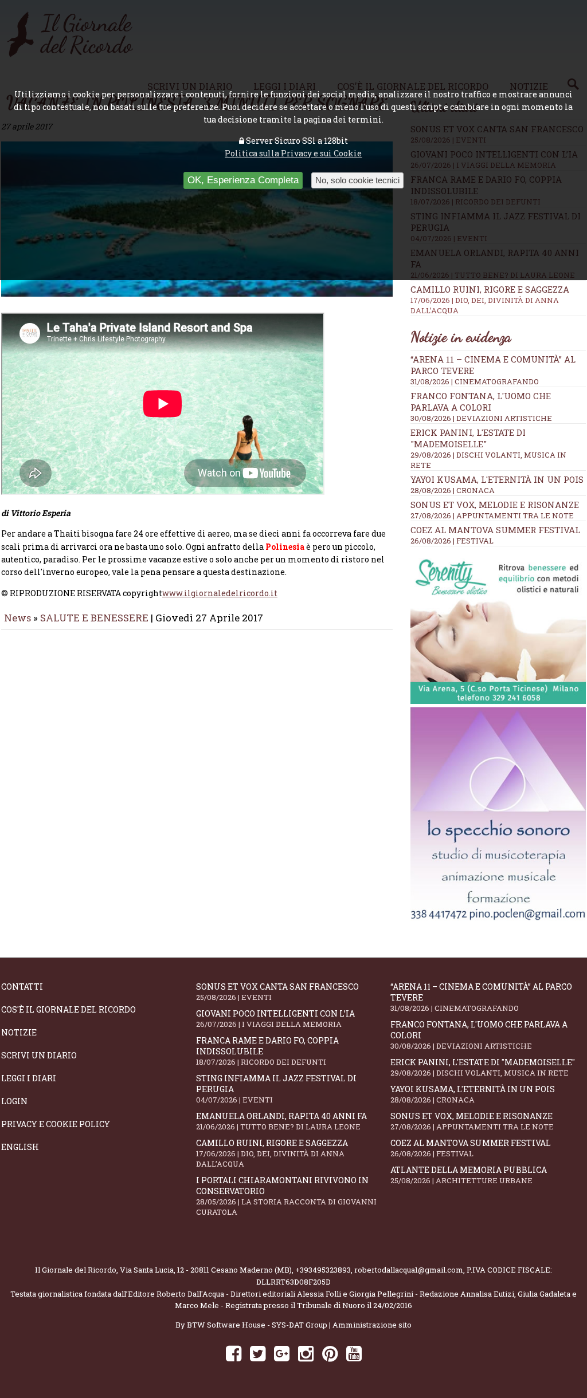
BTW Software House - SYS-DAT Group (257, 1325)
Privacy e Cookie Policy (55, 1124)
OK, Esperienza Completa (243, 180)
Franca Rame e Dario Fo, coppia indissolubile (267, 1051)
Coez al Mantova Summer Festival (495, 529)
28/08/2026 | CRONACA (452, 490)
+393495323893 (323, 1270)
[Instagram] (306, 1353)
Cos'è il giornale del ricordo (68, 1009)
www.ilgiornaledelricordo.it (219, 593)
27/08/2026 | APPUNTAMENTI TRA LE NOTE (492, 515)
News (17, 617)
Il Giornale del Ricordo (75, 1270)
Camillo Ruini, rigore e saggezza (489, 299)
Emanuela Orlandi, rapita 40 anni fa (281, 1121)
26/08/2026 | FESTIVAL (452, 540)
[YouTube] (354, 1353)
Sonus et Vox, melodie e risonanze (494, 504)
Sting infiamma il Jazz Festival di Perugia (276, 1089)
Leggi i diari (28, 1078)
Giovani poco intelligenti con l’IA (275, 1018)
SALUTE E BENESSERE (94, 617)
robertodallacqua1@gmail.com (408, 1270)
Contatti (22, 986)
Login (14, 1101)
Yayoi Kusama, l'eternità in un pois (497, 479)
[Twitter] (257, 1353)
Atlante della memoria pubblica (468, 1175)
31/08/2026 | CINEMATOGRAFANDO (474, 381)
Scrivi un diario (39, 1055)
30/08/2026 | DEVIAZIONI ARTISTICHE (481, 418)
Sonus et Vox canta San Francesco (277, 991)
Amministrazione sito (372, 1325)
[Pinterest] (330, 1353)
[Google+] (281, 1353)
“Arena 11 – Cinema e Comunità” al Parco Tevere (481, 997)
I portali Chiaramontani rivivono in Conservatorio (286, 1196)
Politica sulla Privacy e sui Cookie (293, 153)
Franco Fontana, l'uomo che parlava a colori (480, 401)
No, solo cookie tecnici (357, 180)
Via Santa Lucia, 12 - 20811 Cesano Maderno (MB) (206, 1270)
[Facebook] (233, 1353)
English (20, 1146)
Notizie (19, 1032)
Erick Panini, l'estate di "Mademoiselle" (468, 438)
